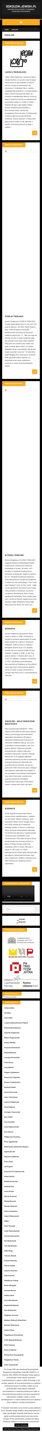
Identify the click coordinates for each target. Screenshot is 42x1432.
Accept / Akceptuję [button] (21, 1425)
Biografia (10, 628)
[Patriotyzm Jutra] (21, 974)
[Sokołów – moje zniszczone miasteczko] (21, 716)
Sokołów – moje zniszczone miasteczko (20, 722)
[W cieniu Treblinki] (21, 550)
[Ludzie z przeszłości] (21, 67)
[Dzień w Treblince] (21, 312)
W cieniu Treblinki (14, 555)
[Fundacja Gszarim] (9, 997)
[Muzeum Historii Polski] (21, 958)
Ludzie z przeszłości (15, 72)
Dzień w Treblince (14, 316)
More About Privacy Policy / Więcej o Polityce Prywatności (21, 1429)
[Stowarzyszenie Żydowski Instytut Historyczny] (21, 945)
